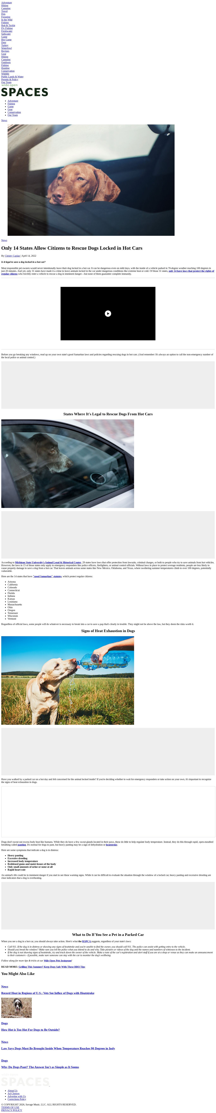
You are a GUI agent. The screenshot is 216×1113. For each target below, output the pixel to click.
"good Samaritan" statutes (47, 576)
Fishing (5, 22)
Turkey (4, 45)
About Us (12, 1090)
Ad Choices (13, 1093)
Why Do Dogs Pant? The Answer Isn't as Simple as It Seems (40, 1067)
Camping (5, 8)
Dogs (4, 1023)
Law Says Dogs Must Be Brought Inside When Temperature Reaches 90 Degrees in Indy (58, 1048)
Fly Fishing (7, 28)
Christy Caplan (12, 255)
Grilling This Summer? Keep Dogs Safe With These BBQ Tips (52, 966)
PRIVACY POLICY (11, 1110)
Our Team (6, 82)
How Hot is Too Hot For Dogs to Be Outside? (30, 1029)
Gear (3, 54)
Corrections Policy (17, 1099)
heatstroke (111, 844)
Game (4, 36)
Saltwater (6, 34)
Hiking (4, 5)
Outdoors (6, 62)
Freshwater (6, 31)
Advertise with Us (17, 1096)
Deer (3, 42)
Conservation (8, 71)
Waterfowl (6, 48)
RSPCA (86, 941)
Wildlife (5, 73)
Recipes (5, 51)
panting (22, 844)
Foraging (5, 16)
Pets (3, 14)
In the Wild (6, 19)
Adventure (6, 2)
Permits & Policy (9, 79)
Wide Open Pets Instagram (57, 960)
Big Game (6, 39)
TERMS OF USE (10, 1107)
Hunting (5, 68)
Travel (4, 11)
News (4, 120)
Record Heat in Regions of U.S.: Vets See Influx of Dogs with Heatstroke (47, 993)
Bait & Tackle (8, 25)
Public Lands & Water (12, 76)
